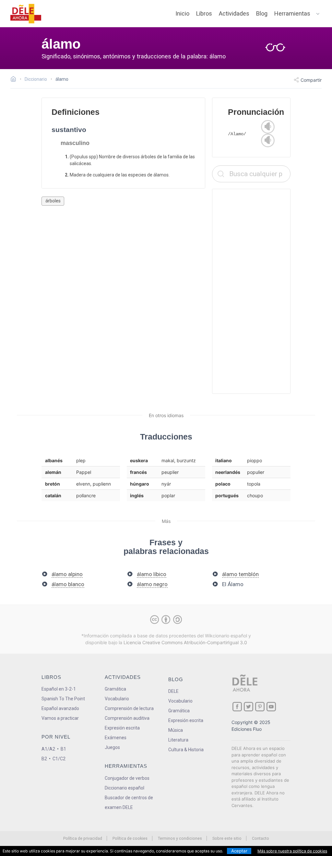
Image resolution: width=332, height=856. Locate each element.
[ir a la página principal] (26, 14)
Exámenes (115, 737)
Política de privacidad (82, 838)
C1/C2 (59, 758)
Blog (261, 13)
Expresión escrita (122, 727)
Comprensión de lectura (129, 708)
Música (175, 730)
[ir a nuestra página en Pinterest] (260, 706)
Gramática (115, 689)
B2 (44, 758)
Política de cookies (130, 838)
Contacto (260, 838)
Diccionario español (124, 787)
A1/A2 (48, 749)
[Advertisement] (251, 291)
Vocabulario (117, 698)
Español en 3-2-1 (59, 689)
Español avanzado (60, 708)
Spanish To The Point (63, 698)
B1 (63, 749)
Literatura (178, 739)
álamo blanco (68, 584)
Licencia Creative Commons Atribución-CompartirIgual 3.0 (185, 642)
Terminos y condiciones (180, 838)
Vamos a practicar (60, 718)
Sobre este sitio (227, 838)
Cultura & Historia (186, 749)
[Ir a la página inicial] (15, 80)
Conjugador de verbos (127, 778)
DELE (173, 691)
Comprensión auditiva (127, 718)
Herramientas (292, 13)
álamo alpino (67, 574)
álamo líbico (151, 574)
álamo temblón (240, 574)
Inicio (182, 13)
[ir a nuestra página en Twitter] (248, 706)
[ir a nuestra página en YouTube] (271, 706)
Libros (204, 13)
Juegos (112, 747)
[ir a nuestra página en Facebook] (237, 706)
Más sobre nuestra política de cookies (292, 851)
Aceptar (239, 850)
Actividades (234, 13)
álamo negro (152, 584)
